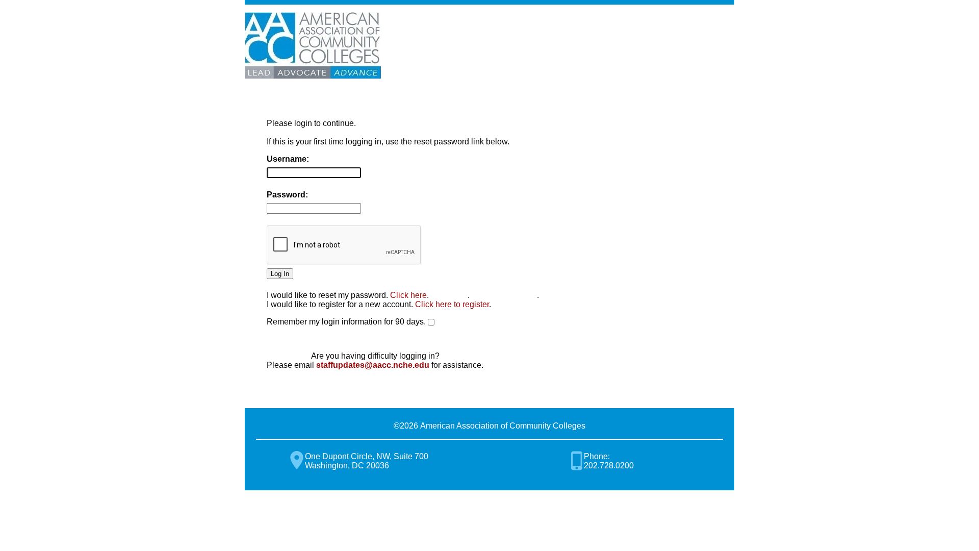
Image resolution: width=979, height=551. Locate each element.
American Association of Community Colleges (313, 45)
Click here (408, 295)
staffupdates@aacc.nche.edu (372, 365)
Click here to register (452, 304)
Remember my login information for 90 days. (346, 321)
